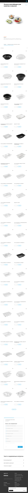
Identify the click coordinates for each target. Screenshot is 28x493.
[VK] (5, 475)
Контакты (16, 486)
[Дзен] (7, 475)
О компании (5, 482)
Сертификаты (5, 485)
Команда (5, 484)
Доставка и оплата (17, 483)
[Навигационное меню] (26, 1)
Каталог (16, 473)
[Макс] (6, 475)
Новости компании (17, 485)
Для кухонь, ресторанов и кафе (18, 474)
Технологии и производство (7, 483)
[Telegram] (4, 475)
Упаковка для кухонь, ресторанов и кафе (13, 44)
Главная (5, 44)
